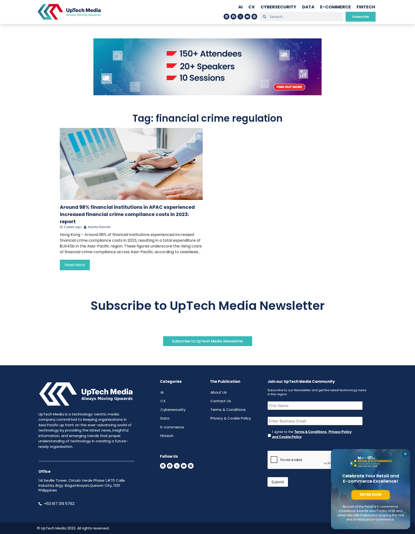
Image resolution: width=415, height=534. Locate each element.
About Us (218, 392)
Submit (277, 482)
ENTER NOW (371, 494)
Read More (75, 265)
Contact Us (220, 400)
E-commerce (335, 7)
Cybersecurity (278, 7)
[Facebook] (233, 16)
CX (251, 7)
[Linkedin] (226, 16)
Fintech (366, 7)
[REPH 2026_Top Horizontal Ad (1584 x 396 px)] (207, 93)
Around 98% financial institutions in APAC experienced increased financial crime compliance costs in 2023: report (127, 214)
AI (240, 7)
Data (308, 7)
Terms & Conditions (228, 409)
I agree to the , (312, 434)
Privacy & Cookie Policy (230, 418)
